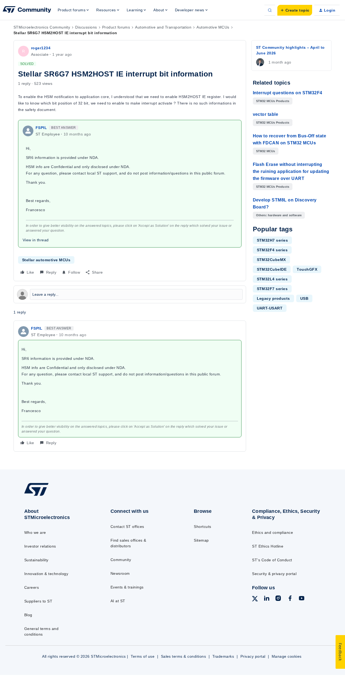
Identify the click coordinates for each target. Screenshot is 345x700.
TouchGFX (307, 269)
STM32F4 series (272, 250)
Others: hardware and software (279, 215)
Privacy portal (252, 656)
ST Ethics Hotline (267, 546)
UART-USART (270, 308)
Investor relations (40, 546)
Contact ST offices (127, 526)
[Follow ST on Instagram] (278, 599)
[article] (130, 386)
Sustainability (36, 560)
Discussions (86, 27)
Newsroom (120, 573)
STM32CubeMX (271, 259)
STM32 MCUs (265, 151)
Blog (28, 615)
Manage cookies (287, 656)
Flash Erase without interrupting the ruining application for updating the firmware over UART (291, 171)
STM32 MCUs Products (272, 101)
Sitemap (201, 540)
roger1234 (40, 48)
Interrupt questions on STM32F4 (287, 92)
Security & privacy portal (274, 574)
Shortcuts (202, 526)
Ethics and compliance (272, 532)
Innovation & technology (46, 574)
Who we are (35, 532)
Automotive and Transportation (163, 27)
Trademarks (223, 656)
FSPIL (41, 128)
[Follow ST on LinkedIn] (266, 599)
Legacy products (273, 298)
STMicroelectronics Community (41, 27)
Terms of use (142, 656)
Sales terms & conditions (183, 656)
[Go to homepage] (57, 495)
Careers (31, 587)
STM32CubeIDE (272, 269)
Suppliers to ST (38, 601)
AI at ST (118, 601)
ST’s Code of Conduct (272, 560)
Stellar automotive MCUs (46, 260)
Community (121, 560)
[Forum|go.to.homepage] (27, 10)
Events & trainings (127, 587)
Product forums (116, 27)
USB (304, 298)
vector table (265, 114)
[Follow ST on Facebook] (290, 599)
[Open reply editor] (130, 294)
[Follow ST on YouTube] (301, 599)
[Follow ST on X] (255, 599)
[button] (294, 10)
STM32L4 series (272, 279)
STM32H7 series (272, 240)
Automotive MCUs (212, 27)
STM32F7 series (272, 289)
